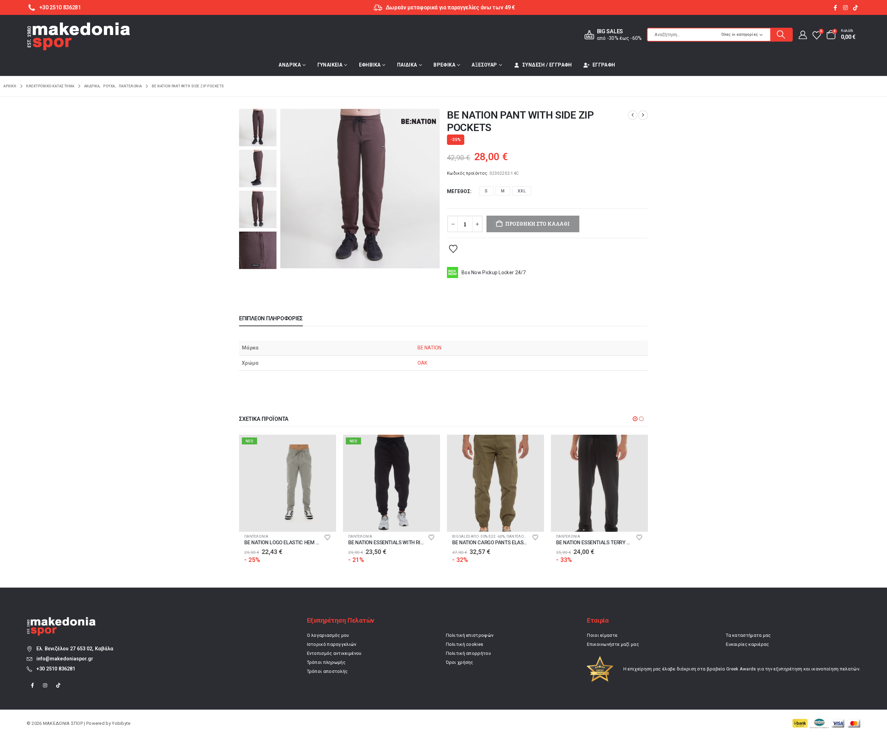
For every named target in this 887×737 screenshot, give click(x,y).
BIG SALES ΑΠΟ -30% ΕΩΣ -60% (374, 536)
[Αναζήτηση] (781, 34)
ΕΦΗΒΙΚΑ (370, 65)
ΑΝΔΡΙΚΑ (290, 65)
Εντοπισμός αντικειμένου (334, 653)
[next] (643, 115)
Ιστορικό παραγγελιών (332, 644)
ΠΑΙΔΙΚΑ (407, 65)
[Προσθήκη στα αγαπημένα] (453, 248)
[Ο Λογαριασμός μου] (802, 34)
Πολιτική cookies (464, 644)
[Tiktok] (855, 7)
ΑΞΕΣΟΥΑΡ (484, 65)
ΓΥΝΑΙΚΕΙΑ (330, 65)
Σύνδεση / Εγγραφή (547, 65)
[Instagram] (845, 7)
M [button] (502, 191)
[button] (635, 419)
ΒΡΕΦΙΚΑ (444, 65)
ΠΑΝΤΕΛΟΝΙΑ (256, 536)
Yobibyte (121, 723)
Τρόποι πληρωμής (326, 662)
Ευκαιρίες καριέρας (747, 644)
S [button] (486, 191)
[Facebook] (835, 7)
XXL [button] (522, 191)
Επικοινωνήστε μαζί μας (613, 644)
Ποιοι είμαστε (602, 635)
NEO (249, 441)
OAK (422, 363)
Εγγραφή (603, 65)
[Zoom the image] (61, 620)
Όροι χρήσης (459, 662)
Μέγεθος (458, 191)
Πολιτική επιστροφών (470, 635)
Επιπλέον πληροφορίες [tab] (271, 318)
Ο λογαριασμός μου (328, 635)
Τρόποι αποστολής (327, 671)
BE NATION (430, 347)
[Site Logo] (79, 36)
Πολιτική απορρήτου (468, 653)
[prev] (633, 115)
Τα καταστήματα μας (748, 635)
